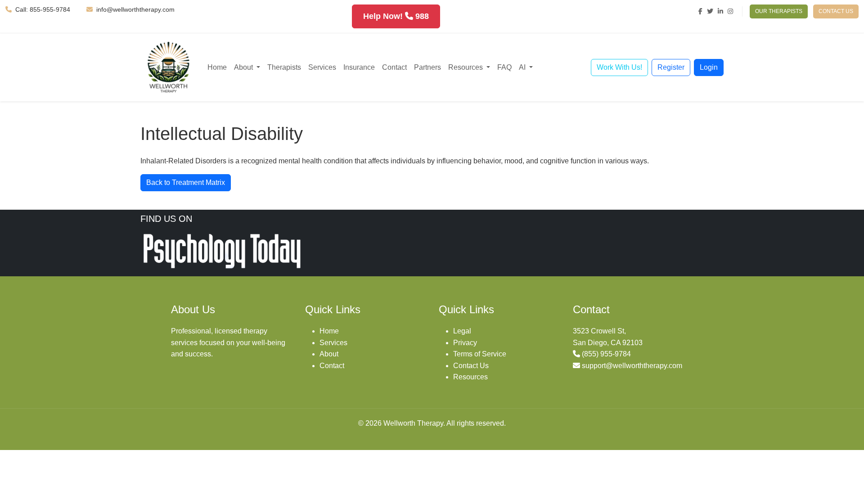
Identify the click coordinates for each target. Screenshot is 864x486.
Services (322, 67)
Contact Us (471, 365)
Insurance (359, 67)
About (329, 354)
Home (217, 67)
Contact (394, 67)
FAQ (504, 67)
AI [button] (523, 67)
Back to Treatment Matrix (185, 182)
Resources (470, 377)
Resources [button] (466, 67)
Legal (462, 331)
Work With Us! (619, 67)
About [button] (244, 67)
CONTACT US (836, 11)
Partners (427, 67)
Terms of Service (479, 354)
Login (709, 67)
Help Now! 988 (396, 16)
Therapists (284, 67)
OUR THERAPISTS (778, 11)
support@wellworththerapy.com (632, 365)
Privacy (465, 342)
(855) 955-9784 (606, 354)
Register (670, 67)
